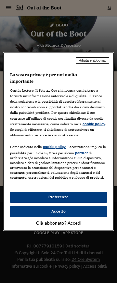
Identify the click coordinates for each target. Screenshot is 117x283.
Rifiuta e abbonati (92, 60)
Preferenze (58, 197)
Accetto (58, 211)
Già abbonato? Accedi (58, 223)
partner (81, 153)
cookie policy (94, 124)
